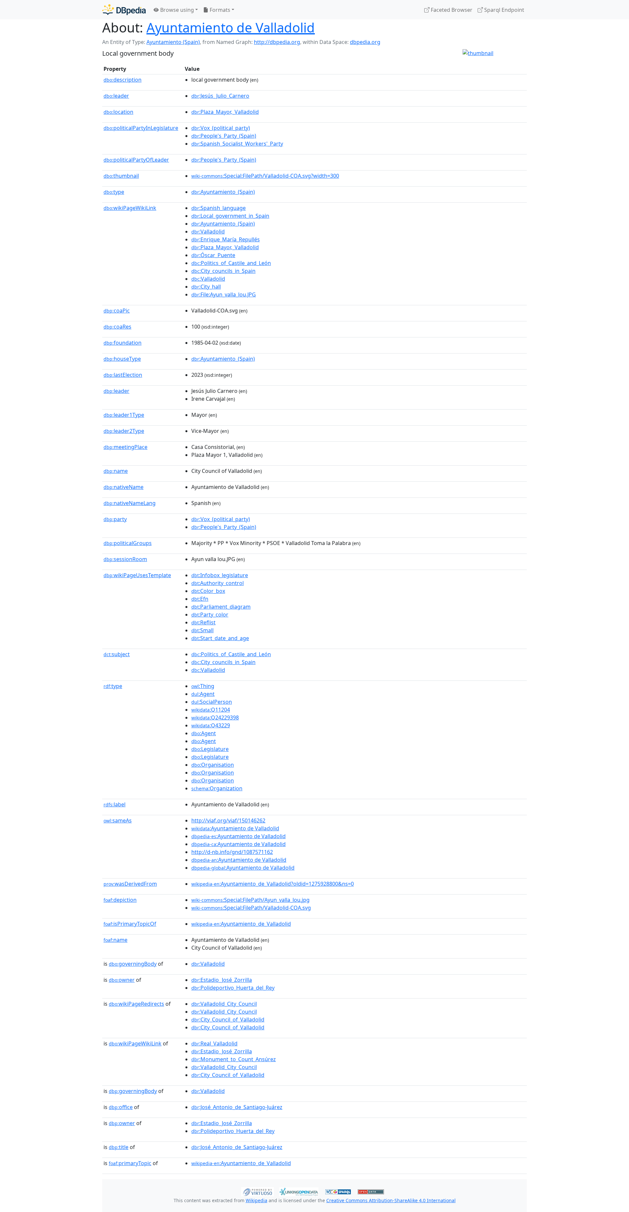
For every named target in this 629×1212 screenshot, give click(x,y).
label (114, 804)
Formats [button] (219, 9)
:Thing (202, 686)
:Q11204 (210, 709)
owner (122, 979)
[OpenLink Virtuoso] (257, 1191)
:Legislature (210, 749)
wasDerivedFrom (130, 883)
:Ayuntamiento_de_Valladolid (241, 923)
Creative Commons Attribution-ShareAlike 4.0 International (391, 1200)
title (118, 1147)
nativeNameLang (130, 503)
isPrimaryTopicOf (130, 923)
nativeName (123, 487)
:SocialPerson (211, 701)
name (116, 471)
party (115, 519)
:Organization (216, 788)
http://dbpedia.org (277, 42)
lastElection (123, 374)
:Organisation (212, 764)
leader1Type (124, 414)
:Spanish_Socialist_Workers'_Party (237, 143)
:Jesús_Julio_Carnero (220, 95)
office (121, 1107)
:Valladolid (208, 231)
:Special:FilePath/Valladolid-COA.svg (251, 907)
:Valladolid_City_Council (224, 1003)
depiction (120, 899)
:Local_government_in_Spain (230, 215)
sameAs (118, 820)
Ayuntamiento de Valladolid (230, 27)
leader (116, 95)
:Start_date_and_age (220, 638)
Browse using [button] (176, 9)
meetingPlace (125, 447)
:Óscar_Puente (213, 255)
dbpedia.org (365, 42)
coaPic (117, 310)
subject (117, 654)
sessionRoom (125, 559)
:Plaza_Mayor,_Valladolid (225, 111)
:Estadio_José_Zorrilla (221, 979)
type (114, 191)
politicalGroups (128, 543)
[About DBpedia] (124, 10)
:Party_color (209, 614)
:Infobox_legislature (219, 575)
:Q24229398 (215, 717)
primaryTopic (130, 1163)
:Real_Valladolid (214, 1043)
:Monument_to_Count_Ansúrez (233, 1059)
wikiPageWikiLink (130, 208)
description (123, 79)
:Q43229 (210, 725)
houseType (122, 358)
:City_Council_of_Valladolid (227, 1019)
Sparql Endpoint (503, 9)
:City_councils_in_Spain (223, 270)
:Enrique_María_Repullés (225, 239)
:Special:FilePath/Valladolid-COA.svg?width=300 (265, 175)
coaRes (117, 326)
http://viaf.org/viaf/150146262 (228, 820)
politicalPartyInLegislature (141, 127)
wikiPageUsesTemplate (137, 575)
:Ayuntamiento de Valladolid (235, 828)
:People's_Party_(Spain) (223, 135)
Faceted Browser (450, 9)
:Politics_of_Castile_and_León (231, 263)
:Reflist (203, 622)
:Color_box (208, 591)
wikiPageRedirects (136, 1003)
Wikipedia (256, 1200)
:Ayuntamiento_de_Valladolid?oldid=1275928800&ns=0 (272, 883)
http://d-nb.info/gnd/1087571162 (232, 852)
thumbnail (121, 175)
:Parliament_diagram (221, 606)
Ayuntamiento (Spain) (173, 42)
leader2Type (124, 430)
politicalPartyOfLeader (136, 159)
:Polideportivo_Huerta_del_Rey (233, 987)
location (118, 111)
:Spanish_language (218, 208)
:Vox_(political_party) (220, 127)
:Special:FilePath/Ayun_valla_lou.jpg (250, 899)
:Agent (203, 693)
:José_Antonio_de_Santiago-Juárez (236, 1107)
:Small (202, 630)
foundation (123, 342)
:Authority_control (217, 583)
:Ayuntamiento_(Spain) (223, 191)
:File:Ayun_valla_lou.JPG (223, 294)
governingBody (133, 963)
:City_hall (206, 286)
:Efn (199, 598)
